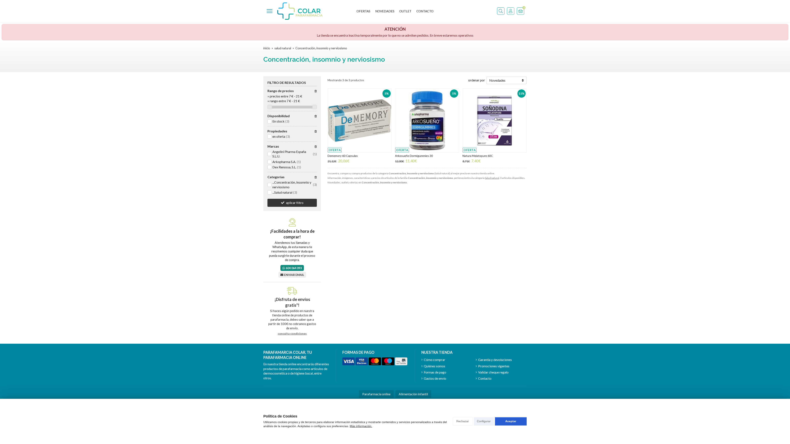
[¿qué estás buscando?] (500, 11)
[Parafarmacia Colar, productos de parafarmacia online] (300, 11)
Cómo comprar (434, 360)
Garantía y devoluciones (495, 360)
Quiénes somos (434, 366)
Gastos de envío (435, 378)
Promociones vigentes (493, 366)
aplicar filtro (294, 203)
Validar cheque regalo (493, 372)
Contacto (484, 378)
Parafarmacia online (376, 394)
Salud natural (492, 177)
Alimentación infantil (413, 394)
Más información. (361, 426)
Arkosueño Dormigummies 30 (414, 155)
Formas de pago (435, 372)
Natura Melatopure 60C (477, 155)
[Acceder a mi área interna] (510, 11)
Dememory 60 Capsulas (343, 155)
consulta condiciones (292, 333)
